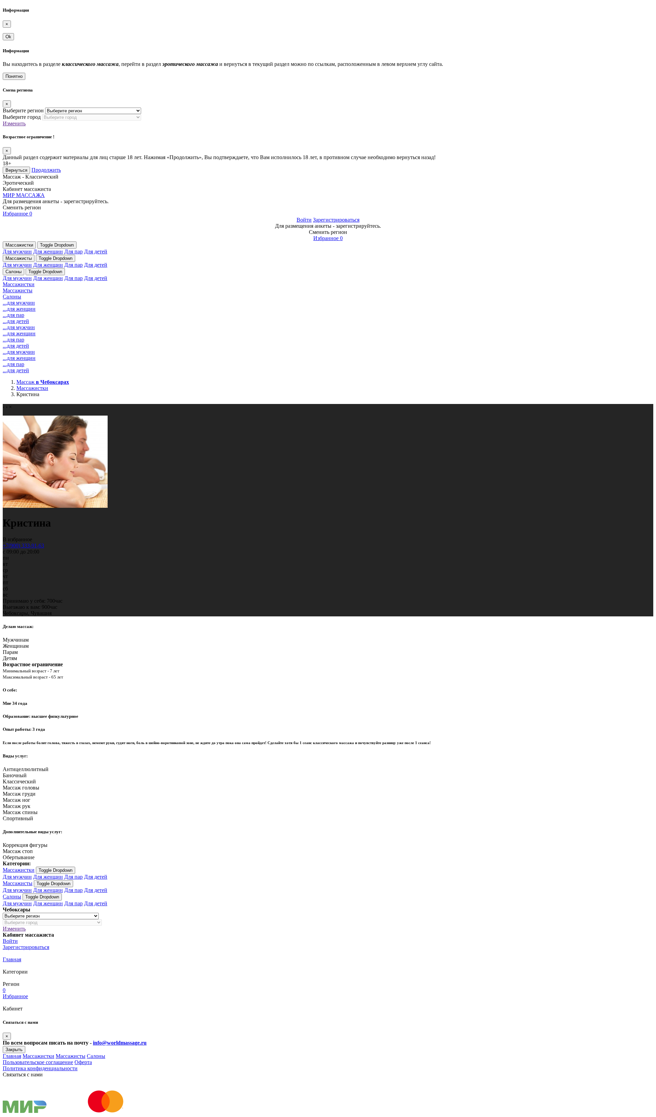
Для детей (95, 251)
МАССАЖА (24, 195)
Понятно (14, 76)
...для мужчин (19, 303)
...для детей (16, 321)
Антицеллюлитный (26, 769)
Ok (8, 36)
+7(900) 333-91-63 (23, 545)
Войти (304, 220)
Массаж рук (16, 806)
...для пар (13, 315)
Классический (19, 781)
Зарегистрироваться (336, 220)
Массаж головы (21, 788)
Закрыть (14, 1049)
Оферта (83, 1062)
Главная (12, 959)
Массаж (42, 382)
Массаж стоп (18, 851)
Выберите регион (23, 110)
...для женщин (19, 309)
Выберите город (22, 117)
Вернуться (16, 170)
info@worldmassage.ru (120, 1043)
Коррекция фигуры (25, 845)
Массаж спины (20, 812)
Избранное (17, 214)
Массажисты (18, 258)
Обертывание (19, 857)
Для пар (73, 251)
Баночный (15, 775)
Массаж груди (19, 794)
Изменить (14, 123)
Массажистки (19, 245)
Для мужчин (17, 251)
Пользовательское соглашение (38, 1062)
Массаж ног (16, 800)
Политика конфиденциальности (40, 1068)
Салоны (13, 271)
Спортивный (18, 818)
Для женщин (48, 251)
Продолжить (46, 170)
